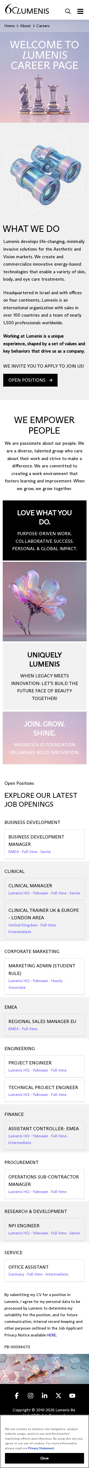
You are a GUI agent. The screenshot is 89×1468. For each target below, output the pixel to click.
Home (9, 25)
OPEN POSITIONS (26, 380)
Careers (43, 25)
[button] (68, 11)
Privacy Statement (41, 1448)
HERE (51, 1335)
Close (44, 1458)
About (25, 25)
